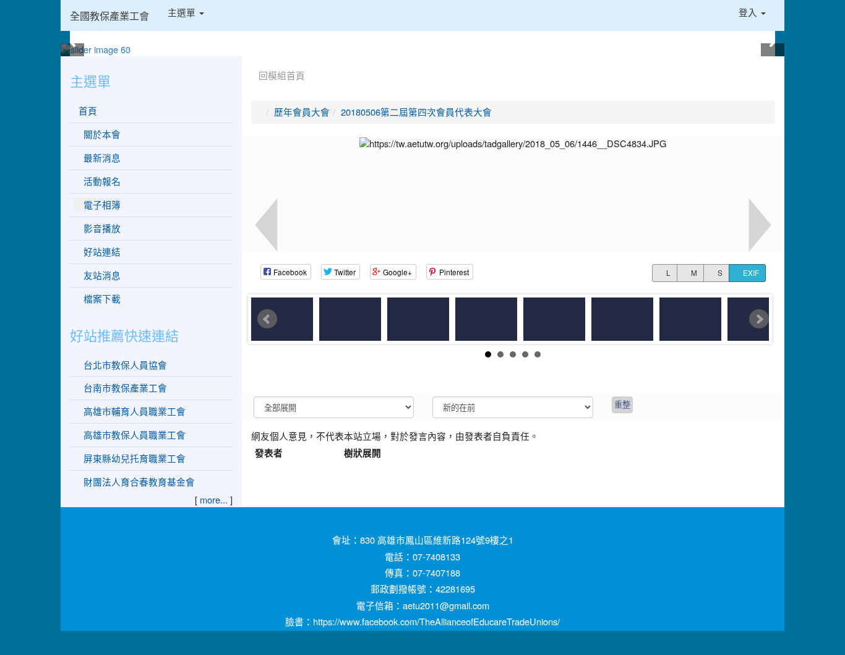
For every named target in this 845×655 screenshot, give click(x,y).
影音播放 (101, 227)
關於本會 (101, 133)
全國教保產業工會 (109, 15)
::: (254, 60)
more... (214, 499)
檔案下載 (101, 298)
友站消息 (101, 274)
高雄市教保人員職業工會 (135, 434)
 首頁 (85, 110)
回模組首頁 (282, 75)
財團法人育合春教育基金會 (139, 481)
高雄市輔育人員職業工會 (135, 411)
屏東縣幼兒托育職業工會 (135, 458)
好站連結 (101, 251)
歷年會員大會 (302, 111)
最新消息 (101, 157)
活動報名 (101, 180)
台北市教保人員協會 (125, 364)
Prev (267, 319)
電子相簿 (101, 204)
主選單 (183, 12)
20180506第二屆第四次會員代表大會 (416, 111)
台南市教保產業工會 (125, 387)
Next (759, 319)
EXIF (750, 273)
